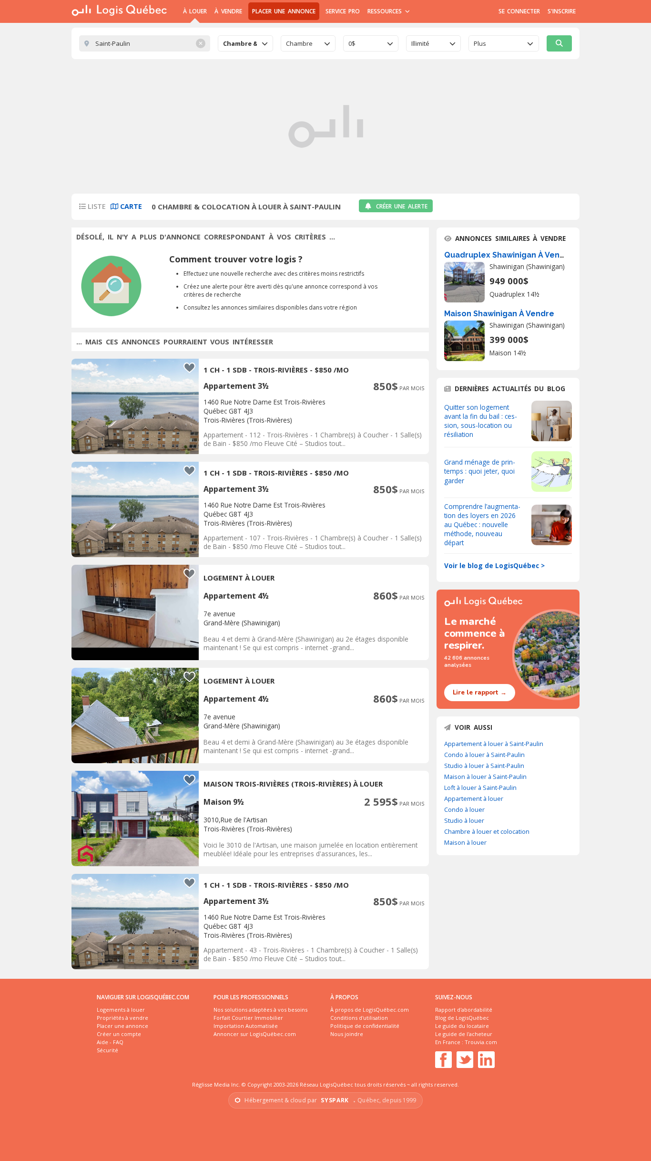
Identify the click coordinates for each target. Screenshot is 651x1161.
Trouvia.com (481, 1042)
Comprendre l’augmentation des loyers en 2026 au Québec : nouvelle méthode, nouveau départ (482, 524)
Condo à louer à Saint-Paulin (484, 754)
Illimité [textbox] (420, 43)
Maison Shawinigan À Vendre (499, 313)
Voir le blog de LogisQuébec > (494, 565)
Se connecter (519, 11)
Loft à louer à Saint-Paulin (480, 787)
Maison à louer (465, 842)
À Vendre (228, 11)
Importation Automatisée (246, 1025)
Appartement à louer (473, 798)
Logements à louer (121, 1009)
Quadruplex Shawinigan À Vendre (508, 254)
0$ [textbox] (352, 43)
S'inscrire (562, 11)
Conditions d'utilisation (359, 1017)
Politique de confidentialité (364, 1025)
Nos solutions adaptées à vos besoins (260, 1009)
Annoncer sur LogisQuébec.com (255, 1033)
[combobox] (245, 43)
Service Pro (343, 11)
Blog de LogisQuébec (462, 1017)
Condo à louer (464, 809)
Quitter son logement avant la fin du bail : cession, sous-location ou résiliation (480, 421)
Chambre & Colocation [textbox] (240, 43)
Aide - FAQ (110, 1042)
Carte (130, 206)
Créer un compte (119, 1033)
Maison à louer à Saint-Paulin (485, 776)
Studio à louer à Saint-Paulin (484, 765)
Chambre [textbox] (299, 43)
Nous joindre (346, 1033)
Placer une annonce (283, 11)
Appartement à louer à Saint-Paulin (493, 743)
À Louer (195, 11)
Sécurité (107, 1050)
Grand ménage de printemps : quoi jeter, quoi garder (479, 471)
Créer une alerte (401, 206)
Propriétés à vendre (122, 1017)
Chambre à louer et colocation (486, 831)
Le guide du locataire (462, 1025)
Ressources (385, 11)
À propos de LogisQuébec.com (369, 1009)
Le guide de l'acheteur (463, 1033)
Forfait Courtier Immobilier (248, 1017)
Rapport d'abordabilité (463, 1009)
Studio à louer (464, 820)
